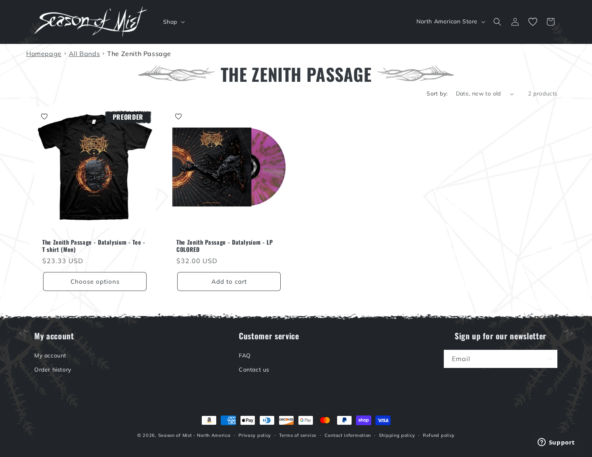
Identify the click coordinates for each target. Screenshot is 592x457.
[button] (173, 21)
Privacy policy (254, 435)
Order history (52, 369)
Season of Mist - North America (194, 435)
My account (50, 355)
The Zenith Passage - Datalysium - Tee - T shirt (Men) (93, 246)
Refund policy (439, 435)
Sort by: (436, 93)
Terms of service (298, 435)
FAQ (245, 355)
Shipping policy (397, 435)
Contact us (254, 369)
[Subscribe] (548, 358)
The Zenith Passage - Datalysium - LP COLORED (224, 246)
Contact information (348, 435)
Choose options (95, 281)
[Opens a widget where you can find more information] (556, 443)
